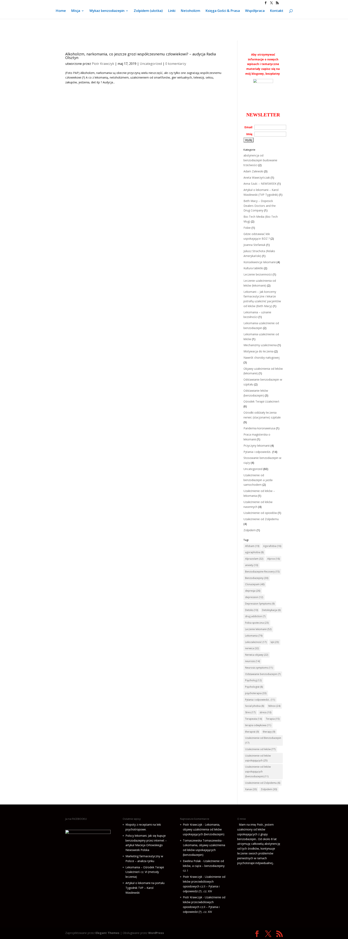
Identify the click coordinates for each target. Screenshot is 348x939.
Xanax (251, 789)
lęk (275, 642)
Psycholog (253, 680)
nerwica (252, 648)
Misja (75, 11)
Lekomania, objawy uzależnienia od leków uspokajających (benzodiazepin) (203, 829)
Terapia (273, 719)
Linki (171, 11)
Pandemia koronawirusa (259, 428)
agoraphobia (254, 552)
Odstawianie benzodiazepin (263, 674)
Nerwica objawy (256, 654)
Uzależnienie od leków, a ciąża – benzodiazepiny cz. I (204, 866)
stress (265, 712)
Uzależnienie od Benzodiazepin (263, 740)
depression (254, 597)
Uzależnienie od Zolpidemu (261, 519)
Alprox (273, 558)
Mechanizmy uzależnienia (260, 345)
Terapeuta (253, 719)
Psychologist (254, 686)
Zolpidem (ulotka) (148, 11)
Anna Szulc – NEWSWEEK (260, 183)
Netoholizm (190, 11)
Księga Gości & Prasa (222, 11)
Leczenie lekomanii (258, 629)
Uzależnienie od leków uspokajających (258, 758)
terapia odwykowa (258, 725)
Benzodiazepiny (256, 578)
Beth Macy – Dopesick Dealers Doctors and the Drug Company (259, 205)
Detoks (251, 610)
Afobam (252, 546)
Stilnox (274, 706)
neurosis (252, 661)
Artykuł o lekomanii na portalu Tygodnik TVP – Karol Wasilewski (145, 887)
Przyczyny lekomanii (256, 445)
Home (61, 11)
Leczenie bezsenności (257, 274)
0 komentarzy (175, 63)
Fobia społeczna (257, 622)
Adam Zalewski (253, 171)
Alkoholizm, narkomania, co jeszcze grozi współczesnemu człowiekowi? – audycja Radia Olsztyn (140, 56)
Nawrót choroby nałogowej (261, 357)
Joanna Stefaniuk (254, 245)
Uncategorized (151, 63)
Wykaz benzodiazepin (106, 11)
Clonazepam (254, 584)
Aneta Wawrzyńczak (256, 177)
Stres (250, 712)
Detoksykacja (271, 610)
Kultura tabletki (253, 268)
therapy (269, 731)
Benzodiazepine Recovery (262, 571)
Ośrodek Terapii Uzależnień (261, 401)
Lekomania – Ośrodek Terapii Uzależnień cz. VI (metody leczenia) (144, 872)
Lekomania (253, 635)
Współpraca (255, 11)
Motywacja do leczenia (258, 351)
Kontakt (276, 11)
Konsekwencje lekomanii (259, 262)
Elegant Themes (107, 933)
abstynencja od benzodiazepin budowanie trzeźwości (260, 160)
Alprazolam (254, 558)
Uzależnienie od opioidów (260, 513)
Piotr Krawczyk (103, 63)
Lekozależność (256, 642)
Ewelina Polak (192, 861)
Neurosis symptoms (259, 667)
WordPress (156, 933)
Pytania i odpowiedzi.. (257, 452)
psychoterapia (255, 693)
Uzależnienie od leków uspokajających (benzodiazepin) (258, 771)
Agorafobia (272, 546)
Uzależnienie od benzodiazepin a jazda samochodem (257, 480)
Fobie (247, 228)
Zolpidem (249, 530)
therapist (252, 731)
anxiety (251, 565)
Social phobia (254, 706)
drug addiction (255, 616)
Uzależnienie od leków (260, 749)
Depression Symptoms (259, 603)
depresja (252, 590)
